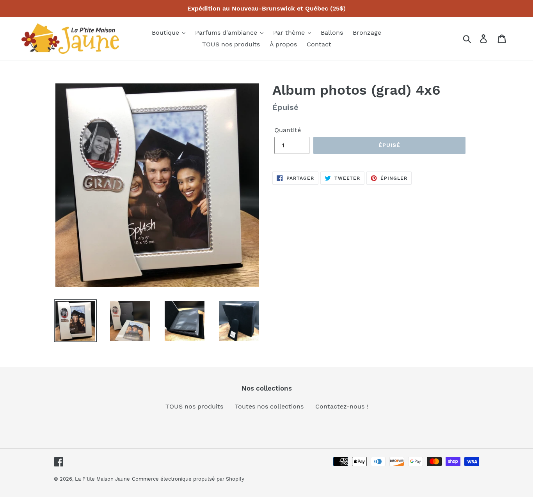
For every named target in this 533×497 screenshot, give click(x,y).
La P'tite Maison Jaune (102, 479)
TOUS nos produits (194, 406)
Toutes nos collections (269, 406)
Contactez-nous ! (341, 406)
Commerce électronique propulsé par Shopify (188, 479)
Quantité (287, 130)
